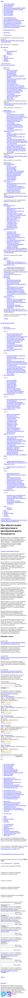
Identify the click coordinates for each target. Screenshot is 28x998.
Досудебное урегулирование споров (16, 215)
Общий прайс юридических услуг (16, 237)
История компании (12, 51)
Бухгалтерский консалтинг (14, 280)
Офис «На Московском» (7, 716)
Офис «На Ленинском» (7, 735)
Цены (5, 259)
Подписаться (19, 756)
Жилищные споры (12, 219)
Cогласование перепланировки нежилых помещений (15, 245)
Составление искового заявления (15, 240)
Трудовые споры (11, 238)
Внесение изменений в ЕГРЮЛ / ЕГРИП (14, 8)
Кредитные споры (11, 233)
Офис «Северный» (6, 725)
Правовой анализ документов (15, 213)
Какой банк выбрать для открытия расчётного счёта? (16, 134)
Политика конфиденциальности (12, 832)
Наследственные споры (13, 220)
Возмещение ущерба (12, 227)
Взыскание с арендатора (13, 241)
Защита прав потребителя (13, 234)
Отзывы (6, 59)
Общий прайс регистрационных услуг (17, 263)
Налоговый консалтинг (13, 282)
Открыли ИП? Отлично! (13, 190)
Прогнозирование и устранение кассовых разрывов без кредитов (15, 290)
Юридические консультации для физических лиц (15, 209)
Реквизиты (10, 54)
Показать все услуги (9, 131)
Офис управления (5, 745)
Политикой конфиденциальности (9, 693)
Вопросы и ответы (9, 58)
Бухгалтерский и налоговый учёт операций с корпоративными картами (17, 140)
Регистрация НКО (8, 10)
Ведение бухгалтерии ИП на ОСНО (16, 149)
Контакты (6, 61)
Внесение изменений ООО (14, 173)
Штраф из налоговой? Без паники (16, 147)
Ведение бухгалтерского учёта (15, 125)
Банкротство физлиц (12, 247)
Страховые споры (11, 231)
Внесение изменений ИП (13, 175)
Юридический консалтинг (14, 281)
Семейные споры (11, 222)
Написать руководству (10, 834)
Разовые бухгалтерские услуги (12, 24)
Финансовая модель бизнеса (14, 288)
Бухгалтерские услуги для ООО (12, 21)
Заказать (6, 204)
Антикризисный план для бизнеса (16, 292)
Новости (6, 56)
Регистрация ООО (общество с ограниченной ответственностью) (16, 187)
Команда (9, 52)
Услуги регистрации (9, 4)
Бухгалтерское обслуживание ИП (13, 23)
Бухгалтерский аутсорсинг (11, 798)
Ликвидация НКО (8, 15)
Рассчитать (7, 276)
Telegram (3, 40)
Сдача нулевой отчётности (11, 19)
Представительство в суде (14, 216)
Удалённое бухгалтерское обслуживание (14, 26)
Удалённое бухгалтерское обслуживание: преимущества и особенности (15, 306)
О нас (5, 49)
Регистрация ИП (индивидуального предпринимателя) (16, 184)
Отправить (4, 687)
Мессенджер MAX (11, 40)
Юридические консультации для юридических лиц (15, 211)
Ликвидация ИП (8, 6)
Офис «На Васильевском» (7, 696)
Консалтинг (7, 32)
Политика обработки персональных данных (12, 854)
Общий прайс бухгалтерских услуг (16, 262)
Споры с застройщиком (13, 236)
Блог (5, 55)
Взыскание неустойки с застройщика (17, 248)
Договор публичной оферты (11, 831)
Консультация (4, 47)
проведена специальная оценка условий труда (12, 848)
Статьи (9, 132)
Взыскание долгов (12, 226)
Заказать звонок (20, 40)
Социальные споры (12, 223)
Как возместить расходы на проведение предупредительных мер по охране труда (11, 671)
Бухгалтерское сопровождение (12, 797)
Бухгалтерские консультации (11, 27)
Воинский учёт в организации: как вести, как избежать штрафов (16, 300)
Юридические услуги (9, 30)
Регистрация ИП (8, 13)
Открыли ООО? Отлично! (14, 191)
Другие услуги (8, 35)
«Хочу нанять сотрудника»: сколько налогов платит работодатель (16, 145)
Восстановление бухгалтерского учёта (14, 20)
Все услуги (7, 69)
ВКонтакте (6, 830)
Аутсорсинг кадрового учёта (14, 129)
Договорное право (12, 224)
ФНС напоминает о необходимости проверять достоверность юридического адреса (13, 643)
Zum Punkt (16, 863)
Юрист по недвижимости (13, 218)
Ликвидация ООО (8, 5)
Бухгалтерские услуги (9, 17)
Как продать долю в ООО (14, 189)
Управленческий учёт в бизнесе (15, 287)
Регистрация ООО (9, 12)
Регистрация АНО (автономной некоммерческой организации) (15, 171)
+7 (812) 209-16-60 (5, 42)
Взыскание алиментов (13, 243)
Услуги (9, 113)
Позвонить (12, 65)
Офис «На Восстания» (7, 706)
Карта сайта (7, 835)
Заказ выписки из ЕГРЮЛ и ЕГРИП (13, 9)
